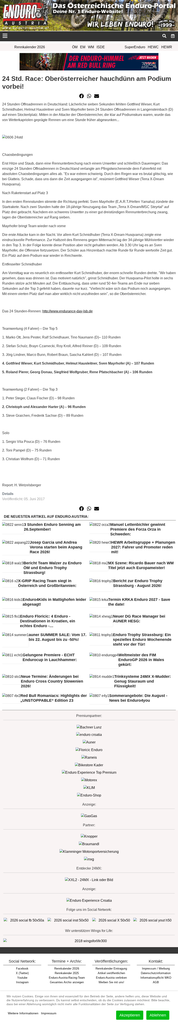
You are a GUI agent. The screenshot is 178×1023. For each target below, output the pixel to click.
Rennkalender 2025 (67, 973)
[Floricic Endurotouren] (89, 749)
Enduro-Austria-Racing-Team (67, 977)
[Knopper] (89, 836)
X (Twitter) (22, 973)
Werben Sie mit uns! (111, 982)
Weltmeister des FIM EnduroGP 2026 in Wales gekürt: (141, 660)
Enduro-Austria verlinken (111, 977)
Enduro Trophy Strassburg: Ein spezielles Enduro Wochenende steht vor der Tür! (142, 639)
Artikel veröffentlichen (111, 973)
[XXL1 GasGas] (89, 816)
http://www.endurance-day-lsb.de (67, 311)
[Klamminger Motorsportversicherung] (89, 851)
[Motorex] (89, 780)
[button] (81, 96)
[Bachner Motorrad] (89, 727)
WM (91, 47)
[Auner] (89, 742)
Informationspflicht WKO (155, 977)
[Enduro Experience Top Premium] (89, 772)
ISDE (101, 47)
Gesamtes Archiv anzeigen (67, 982)
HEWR (166, 47)
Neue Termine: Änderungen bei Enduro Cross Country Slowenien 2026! (52, 681)
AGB (156, 982)
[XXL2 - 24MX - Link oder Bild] (89, 879)
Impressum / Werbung (156, 968)
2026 (66, 968)
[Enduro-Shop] (89, 795)
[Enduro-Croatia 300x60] (89, 734)
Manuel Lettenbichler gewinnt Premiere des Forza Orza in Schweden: (137, 529)
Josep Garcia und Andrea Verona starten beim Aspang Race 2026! (56, 547)
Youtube (22, 977)
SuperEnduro (135, 47)
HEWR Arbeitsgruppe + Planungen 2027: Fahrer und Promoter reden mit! (143, 547)
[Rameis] (89, 757)
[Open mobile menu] (5, 36)
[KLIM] (89, 787)
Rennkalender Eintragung (111, 968)
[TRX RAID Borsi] (89, 859)
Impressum (48, 1013)
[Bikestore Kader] (89, 765)
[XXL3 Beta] (89, 900)
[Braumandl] (89, 844)
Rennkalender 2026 (29, 47)
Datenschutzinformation (156, 973)
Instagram (22, 982)
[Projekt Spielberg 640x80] (89, 61)
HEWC (153, 47)
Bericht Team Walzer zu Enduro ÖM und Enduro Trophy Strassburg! (52, 568)
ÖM (74, 47)
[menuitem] (173, 35)
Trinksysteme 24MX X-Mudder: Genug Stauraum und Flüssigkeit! (142, 681)
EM (82, 47)
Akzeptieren (129, 1015)
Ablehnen (158, 1015)
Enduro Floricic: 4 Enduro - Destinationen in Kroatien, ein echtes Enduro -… (47, 621)
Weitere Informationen (23, 1013)
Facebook (22, 968)
